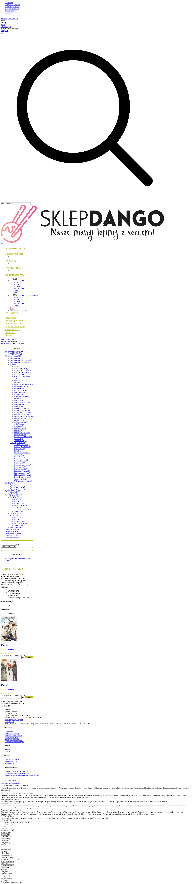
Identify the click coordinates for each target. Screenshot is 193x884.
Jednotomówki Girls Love (20, 362)
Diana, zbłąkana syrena (23, 384)
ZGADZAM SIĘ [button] (7, 824)
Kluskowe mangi (13, 356)
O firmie (8, 749)
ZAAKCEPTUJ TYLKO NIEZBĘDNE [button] (15, 822)
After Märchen (20, 368)
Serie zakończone (13, 533)
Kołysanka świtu (21, 461)
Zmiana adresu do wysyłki (14, 742)
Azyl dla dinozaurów (22, 370)
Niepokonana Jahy (22, 410)
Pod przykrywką (21, 469)
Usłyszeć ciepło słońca (23, 481)
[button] (4, 587)
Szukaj (3, 23)
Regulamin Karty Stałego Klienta (17, 773)
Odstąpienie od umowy (13, 740)
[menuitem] (86, 248)
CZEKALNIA (16, 354)
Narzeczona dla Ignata (23, 465)
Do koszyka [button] (29, 657)
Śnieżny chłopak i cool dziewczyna (22, 434)
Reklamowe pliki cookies (10, 810)
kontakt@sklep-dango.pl (9, 19)
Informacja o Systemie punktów (16, 771)
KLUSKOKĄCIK (13, 495)
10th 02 (4, 685)
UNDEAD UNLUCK (23, 437)
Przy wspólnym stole (22, 473)
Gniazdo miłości (21, 459)
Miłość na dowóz (21, 408)
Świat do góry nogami (23, 477)
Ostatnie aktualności (17, 554)
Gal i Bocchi (19, 388)
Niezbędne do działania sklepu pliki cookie (18, 793)
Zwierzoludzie (20, 441)
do (20, 585)
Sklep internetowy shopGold (11, 783)
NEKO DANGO (17, 527)
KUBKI (17, 285)
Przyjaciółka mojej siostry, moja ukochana (23, 420)
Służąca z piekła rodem (20, 430)
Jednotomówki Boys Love (20, 360)
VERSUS (18, 439)
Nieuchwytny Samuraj (23, 412)
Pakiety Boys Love (17, 487)
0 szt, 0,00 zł (8, 339)
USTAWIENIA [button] (6, 820)
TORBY (17, 291)
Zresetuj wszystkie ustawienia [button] (11, 882)
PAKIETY (10, 483)
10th (16, 366)
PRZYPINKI (19, 289)
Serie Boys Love (17, 443)
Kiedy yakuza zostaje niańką (21, 397)
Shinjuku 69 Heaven (22, 475)
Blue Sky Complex (22, 447)
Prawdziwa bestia (22, 471)
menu (3, 21)
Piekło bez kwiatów (22, 414)
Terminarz (9, 13)
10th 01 (4, 645)
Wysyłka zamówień (12, 9)
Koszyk (4, 31)
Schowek (6, 27)
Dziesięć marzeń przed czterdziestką (22, 454)
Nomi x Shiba (20, 467)
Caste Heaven (20, 449)
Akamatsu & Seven (22, 445)
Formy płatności (11, 761)
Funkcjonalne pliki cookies (10, 800)
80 (20, 578)
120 (23, 578)
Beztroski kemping (22, 372)
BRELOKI (18, 283)
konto (3, 25)
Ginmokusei (19, 457)
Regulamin (9, 3)
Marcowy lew (20, 404)
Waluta (17, 544)
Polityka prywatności (12, 5)
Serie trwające (12, 531)
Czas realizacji (10, 11)
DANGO (14, 497)
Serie (13, 364)
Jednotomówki (16, 358)
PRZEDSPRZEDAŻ (14, 352)
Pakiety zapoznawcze (18, 489)
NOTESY (18, 287)
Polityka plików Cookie (13, 736)
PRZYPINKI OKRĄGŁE (24, 508)
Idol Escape (19, 392)
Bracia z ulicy (20, 374)
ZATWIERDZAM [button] (7, 816)
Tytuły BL (11, 535)
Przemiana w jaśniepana (23, 416)
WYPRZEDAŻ (12, 491)
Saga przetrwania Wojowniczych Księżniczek (20, 425)
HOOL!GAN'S (20, 390)
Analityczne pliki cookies (10, 804)
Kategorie (17, 348)
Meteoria (18, 406)
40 (18, 578)
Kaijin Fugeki (20, 394)
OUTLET (14, 493)
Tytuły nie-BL (12, 537)
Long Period (19, 463)
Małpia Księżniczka (22, 402)
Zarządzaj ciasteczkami (10, 780)
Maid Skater (19, 400)
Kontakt (8, 15)
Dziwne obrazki (21, 386)
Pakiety (14, 485)
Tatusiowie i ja (20, 479)
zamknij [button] (3, 826)
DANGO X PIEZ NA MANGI (18, 514)
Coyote (17, 451)
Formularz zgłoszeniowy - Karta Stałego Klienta (22, 775)
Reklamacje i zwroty (12, 7)
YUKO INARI (11, 649)
